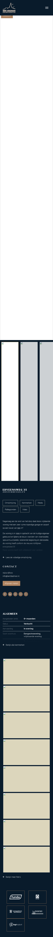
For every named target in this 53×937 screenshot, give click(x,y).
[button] (50, 176)
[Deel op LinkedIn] (10, 594)
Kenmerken (27, 503)
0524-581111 (8, 573)
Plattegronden (10, 509)
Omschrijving (10, 503)
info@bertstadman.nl (11, 576)
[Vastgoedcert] (16, 912)
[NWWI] (37, 912)
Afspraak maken (11, 583)
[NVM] (37, 897)
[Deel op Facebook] (5, 594)
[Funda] (16, 897)
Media (40, 503)
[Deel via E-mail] (21, 594)
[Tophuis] (16, 925)
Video (24, 509)
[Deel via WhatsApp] (15, 594)
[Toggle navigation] (46, 8)
